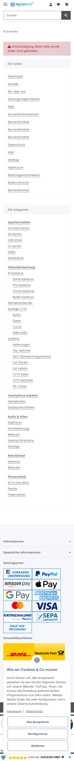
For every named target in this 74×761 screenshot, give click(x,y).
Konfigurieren (37, 734)
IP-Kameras (15, 273)
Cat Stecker (20, 362)
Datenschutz (16, 145)
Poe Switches (22, 350)
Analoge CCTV (17, 309)
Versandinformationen (23, 114)
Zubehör (14, 338)
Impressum (15, 167)
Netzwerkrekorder (20, 303)
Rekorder (14, 467)
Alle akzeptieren (38, 722)
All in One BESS (18, 483)
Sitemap (13, 160)
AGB (11, 152)
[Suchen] (66, 15)
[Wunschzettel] (58, 4)
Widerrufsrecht (18, 183)
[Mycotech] (22, 4)
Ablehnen (38, 745)
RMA (11, 107)
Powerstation (17, 494)
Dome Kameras (23, 279)
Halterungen (21, 344)
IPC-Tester (20, 386)
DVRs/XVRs (20, 333)
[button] (50, 4)
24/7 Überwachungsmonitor (32, 356)
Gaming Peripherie (21, 440)
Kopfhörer (15, 422)
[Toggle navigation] (5, 2)
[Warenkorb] (66, 4)
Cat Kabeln (20, 368)
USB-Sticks (15, 240)
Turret (17, 327)
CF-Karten (14, 246)
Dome (17, 321)
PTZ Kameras (22, 285)
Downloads (15, 76)
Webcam (14, 434)
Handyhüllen (16, 401)
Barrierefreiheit (18, 122)
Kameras (14, 461)
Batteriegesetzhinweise (24, 175)
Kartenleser (16, 258)
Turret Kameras (23, 291)
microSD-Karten (19, 228)
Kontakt (13, 84)
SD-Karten (15, 234)
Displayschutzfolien (21, 407)
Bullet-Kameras (23, 297)
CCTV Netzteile (23, 380)
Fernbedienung (18, 428)
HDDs (11, 252)
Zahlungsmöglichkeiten (24, 99)
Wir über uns (17, 91)
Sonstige (14, 446)
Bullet (17, 315)
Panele (12, 489)
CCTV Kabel (20, 374)
